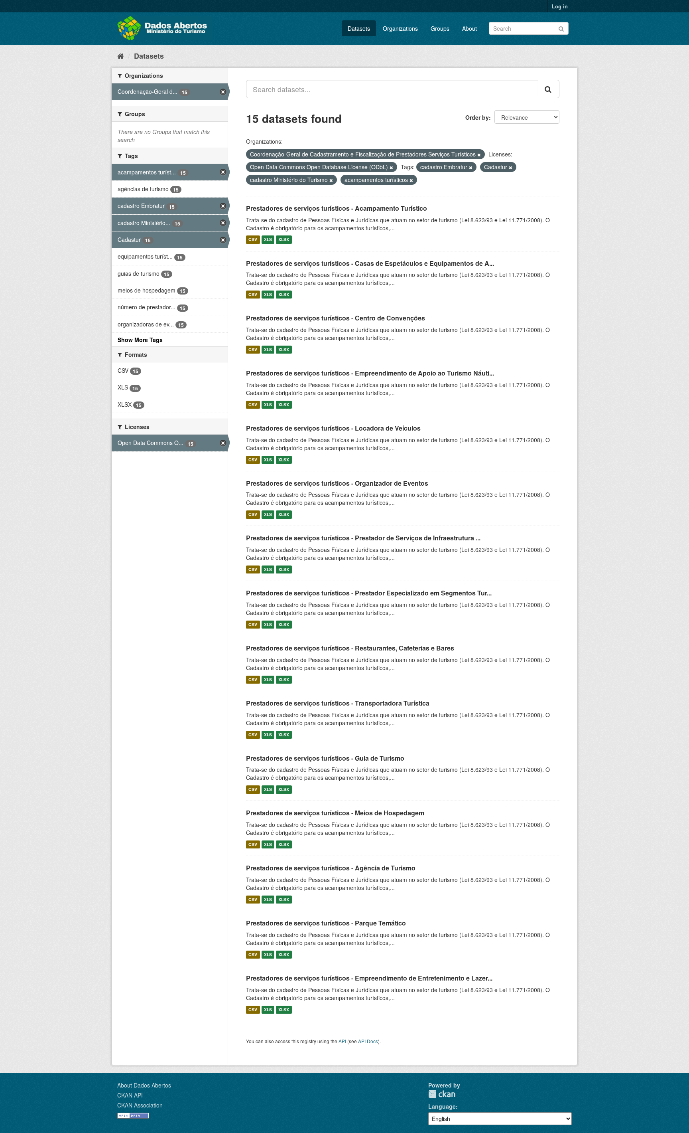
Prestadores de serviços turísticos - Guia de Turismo (325, 758)
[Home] (120, 55)
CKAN (441, 1094)
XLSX (283, 240)
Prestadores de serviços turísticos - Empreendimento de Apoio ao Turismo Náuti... (370, 373)
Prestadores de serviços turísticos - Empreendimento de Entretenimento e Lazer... (369, 978)
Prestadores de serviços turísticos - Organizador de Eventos (337, 483)
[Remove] (479, 154)
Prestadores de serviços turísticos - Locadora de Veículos (333, 428)
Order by (477, 117)
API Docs (368, 1041)
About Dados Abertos (144, 1085)
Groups (440, 28)
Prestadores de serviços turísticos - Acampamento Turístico (336, 208)
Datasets (359, 28)
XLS (268, 240)
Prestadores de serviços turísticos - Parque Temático (326, 922)
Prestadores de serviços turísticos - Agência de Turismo (330, 867)
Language (442, 1106)
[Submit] (561, 27)
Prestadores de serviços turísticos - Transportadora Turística (337, 703)
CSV (252, 240)
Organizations (400, 28)
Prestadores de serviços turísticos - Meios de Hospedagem (335, 812)
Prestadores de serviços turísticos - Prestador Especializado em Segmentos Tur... (369, 592)
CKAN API (130, 1095)
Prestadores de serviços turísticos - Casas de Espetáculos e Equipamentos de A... (370, 263)
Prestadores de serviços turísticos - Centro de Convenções (335, 317)
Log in (560, 6)
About (469, 28)
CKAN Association (140, 1105)
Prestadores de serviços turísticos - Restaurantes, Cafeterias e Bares (350, 648)
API (342, 1041)
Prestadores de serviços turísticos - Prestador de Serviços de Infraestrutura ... (363, 537)
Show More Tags (140, 340)
